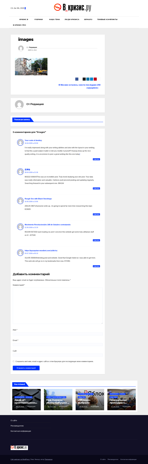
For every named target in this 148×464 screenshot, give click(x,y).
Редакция (33, 47)
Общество (81, 397)
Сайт (15, 351)
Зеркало (88, 19)
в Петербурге (114, 394)
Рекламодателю (17, 426)
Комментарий (19, 285)
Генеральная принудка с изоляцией (118, 402)
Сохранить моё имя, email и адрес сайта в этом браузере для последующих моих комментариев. (54, 361)
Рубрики (39, 19)
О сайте (14, 420)
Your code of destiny (33, 140)
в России (29, 397)
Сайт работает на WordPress (20, 459)
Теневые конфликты (107, 19)
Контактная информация (21, 431)
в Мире (49, 397)
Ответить (96, 159)
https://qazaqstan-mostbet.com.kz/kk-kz (41, 250)
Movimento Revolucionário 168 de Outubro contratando (47, 225)
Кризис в (24, 19)
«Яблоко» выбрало (84, 401)
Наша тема (54, 19)
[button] (136, 22)
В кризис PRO (20, 25)
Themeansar (48, 459)
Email (15, 340)
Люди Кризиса (72, 19)
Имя (15, 330)
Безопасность (19, 397)
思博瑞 (27, 169)
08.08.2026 (20, 406)
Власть (122, 394)
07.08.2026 (115, 406)
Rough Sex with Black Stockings (38, 199)
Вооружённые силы (59, 397)
